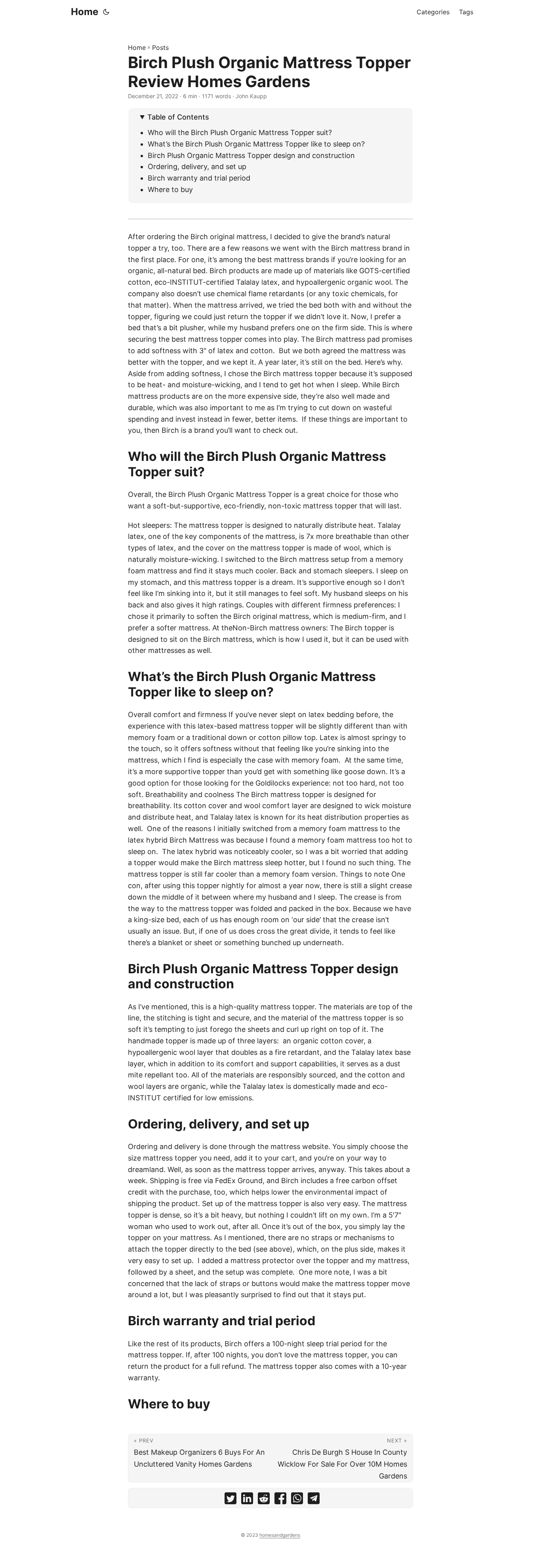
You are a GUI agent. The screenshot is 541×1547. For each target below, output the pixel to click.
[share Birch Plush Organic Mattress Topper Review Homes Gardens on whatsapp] (297, 1500)
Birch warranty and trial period (199, 178)
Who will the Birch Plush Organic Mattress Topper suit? (241, 132)
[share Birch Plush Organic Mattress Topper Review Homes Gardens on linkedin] (247, 1500)
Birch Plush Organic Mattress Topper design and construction (251, 155)
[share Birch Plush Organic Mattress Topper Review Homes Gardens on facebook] (280, 1500)
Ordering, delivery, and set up (198, 166)
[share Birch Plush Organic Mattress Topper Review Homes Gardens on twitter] (230, 1500)
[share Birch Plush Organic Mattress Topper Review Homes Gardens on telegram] (314, 1500)
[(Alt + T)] (106, 12)
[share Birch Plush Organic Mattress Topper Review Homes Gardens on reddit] (264, 1500)
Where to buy (170, 189)
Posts (160, 47)
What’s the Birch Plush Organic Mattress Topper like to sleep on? (256, 144)
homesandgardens (279, 1535)
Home (84, 11)
